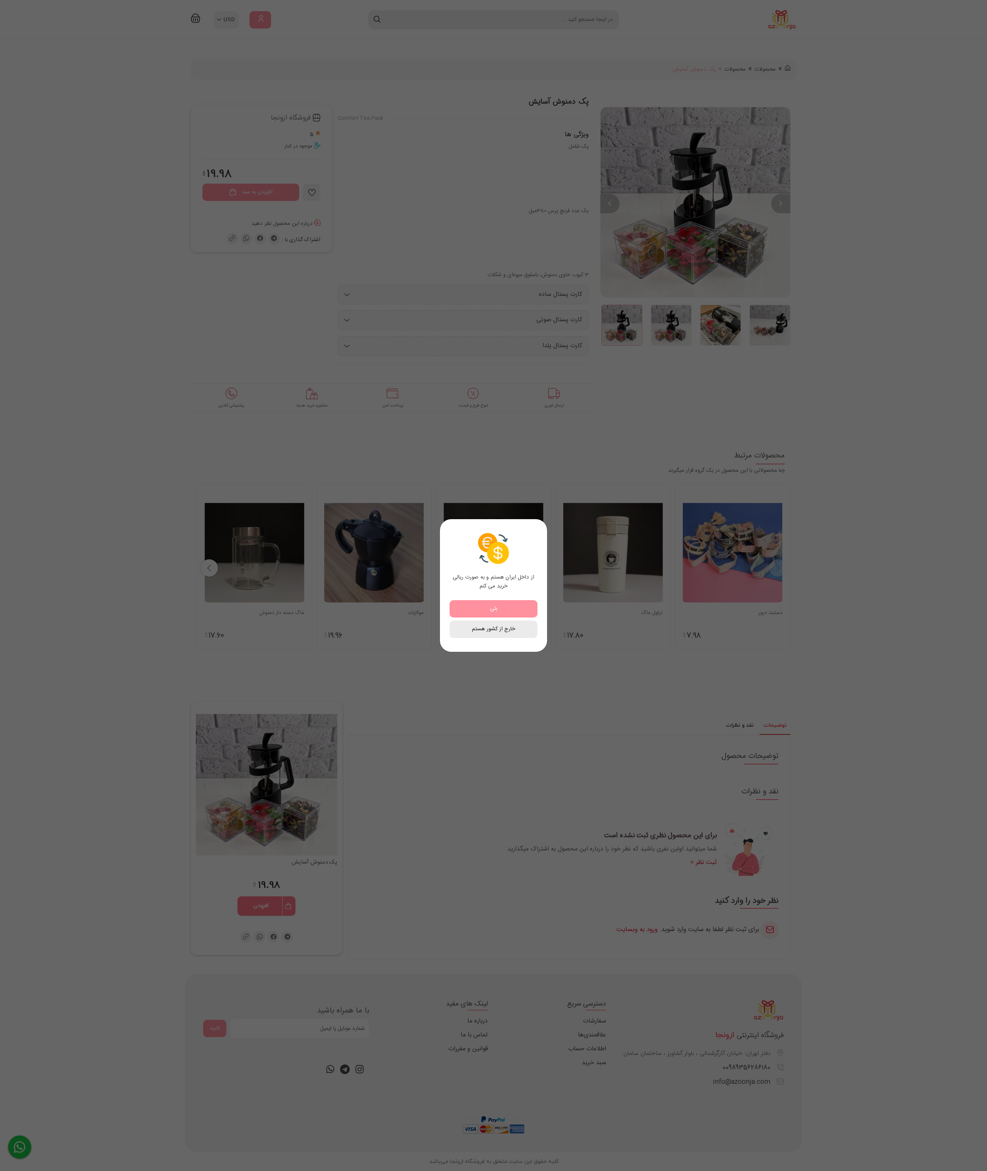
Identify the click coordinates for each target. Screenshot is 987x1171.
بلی (493, 608)
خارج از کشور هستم (493, 629)
